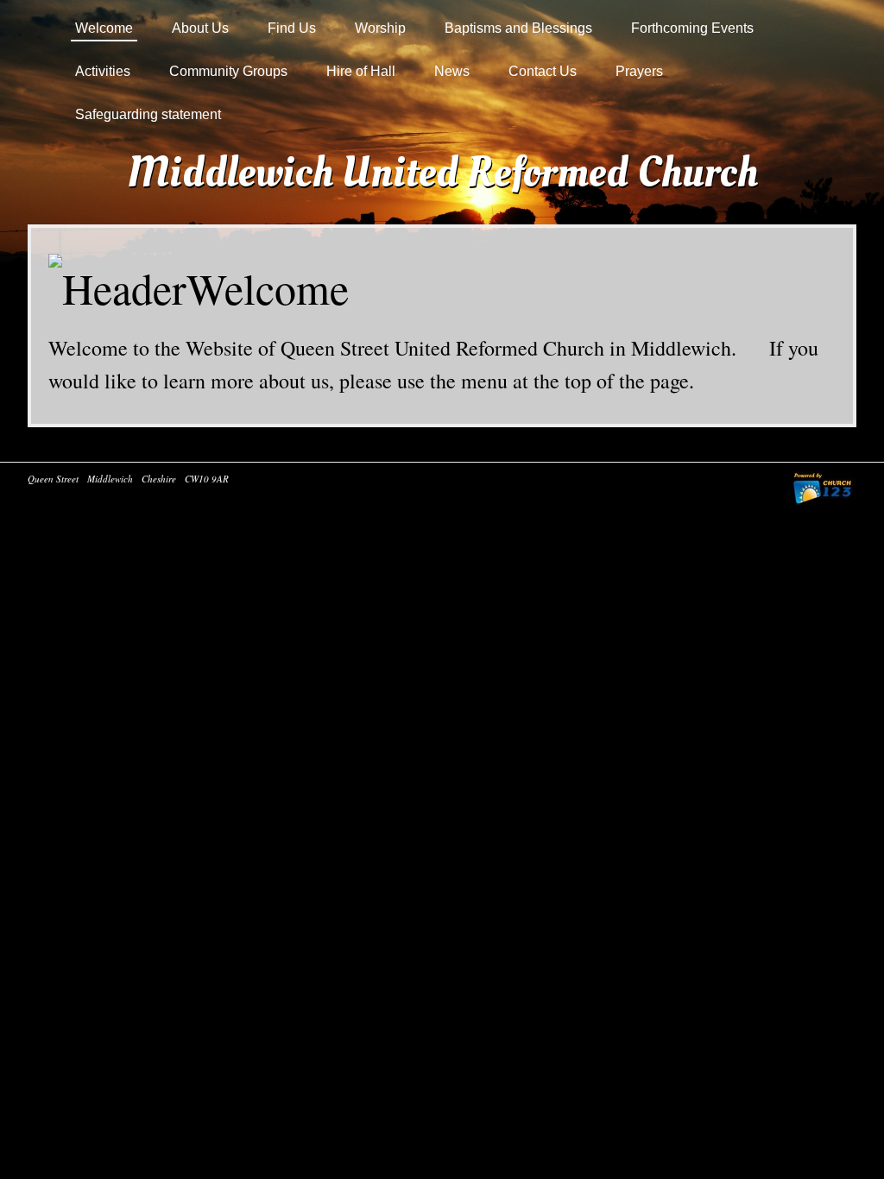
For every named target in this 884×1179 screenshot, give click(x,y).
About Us (200, 28)
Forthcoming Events (692, 28)
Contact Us (542, 71)
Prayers (639, 71)
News (452, 71)
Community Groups (228, 71)
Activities (102, 71)
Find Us (292, 28)
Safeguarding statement (148, 114)
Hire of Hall (360, 71)
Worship (380, 28)
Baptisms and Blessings (518, 28)
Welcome (104, 28)
